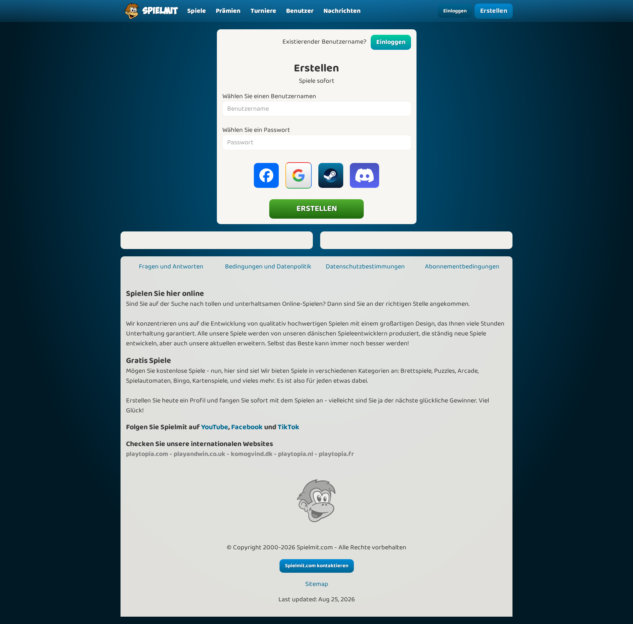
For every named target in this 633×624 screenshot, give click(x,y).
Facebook (247, 427)
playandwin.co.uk (199, 454)
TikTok (288, 427)
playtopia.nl (295, 454)
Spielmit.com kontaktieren (316, 565)
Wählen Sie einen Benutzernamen (269, 96)
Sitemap (316, 584)
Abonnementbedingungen (462, 266)
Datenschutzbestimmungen (365, 266)
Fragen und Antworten (171, 266)
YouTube (214, 427)
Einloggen (455, 11)
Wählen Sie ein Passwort (256, 130)
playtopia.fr (336, 454)
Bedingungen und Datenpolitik (268, 266)
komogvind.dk (252, 454)
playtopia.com (147, 454)
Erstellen (493, 11)
